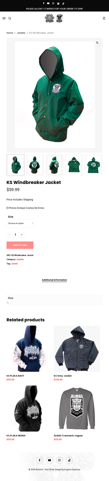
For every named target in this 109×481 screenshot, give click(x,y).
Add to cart (20, 245)
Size (10, 216)
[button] (4, 18)
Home (10, 33)
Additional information (54, 279)
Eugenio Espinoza (72, 469)
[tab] (54, 280)
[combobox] (21, 223)
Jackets (21, 33)
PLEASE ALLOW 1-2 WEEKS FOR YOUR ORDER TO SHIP (54, 8)
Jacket (14, 264)
